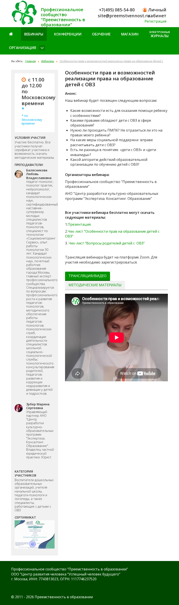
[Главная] (11, 33)
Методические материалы (95, 285)
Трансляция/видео (88, 275)
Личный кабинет (156, 13)
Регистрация (155, 21)
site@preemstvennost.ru (124, 16)
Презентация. (79, 224)
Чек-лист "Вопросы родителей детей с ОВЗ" (107, 243)
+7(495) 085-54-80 (117, 10)
